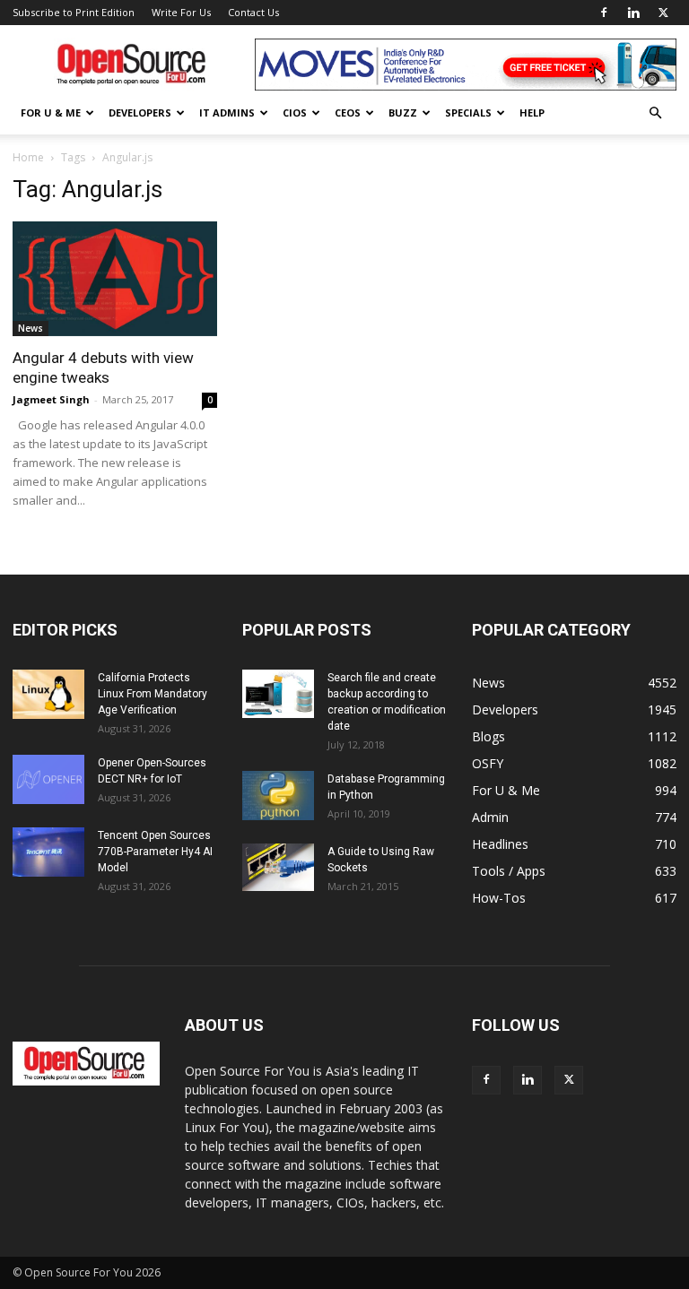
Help (532, 112)
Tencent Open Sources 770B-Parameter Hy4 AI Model (155, 851)
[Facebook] (603, 12)
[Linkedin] (633, 12)
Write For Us (181, 12)
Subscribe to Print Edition (74, 12)
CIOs (295, 112)
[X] (663, 12)
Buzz (402, 112)
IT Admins (227, 112)
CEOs (348, 112)
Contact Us (253, 12)
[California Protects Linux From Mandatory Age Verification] (48, 694)
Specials (468, 112)
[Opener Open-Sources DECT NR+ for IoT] (48, 779)
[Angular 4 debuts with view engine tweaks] (115, 278)
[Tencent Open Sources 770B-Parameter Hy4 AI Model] (48, 852)
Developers (140, 112)
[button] (654, 113)
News (30, 328)
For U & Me (51, 112)
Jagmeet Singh (51, 399)
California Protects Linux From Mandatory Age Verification (152, 693)
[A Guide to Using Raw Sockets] (278, 866)
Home (28, 157)
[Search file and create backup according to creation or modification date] (278, 694)
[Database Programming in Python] (278, 795)
